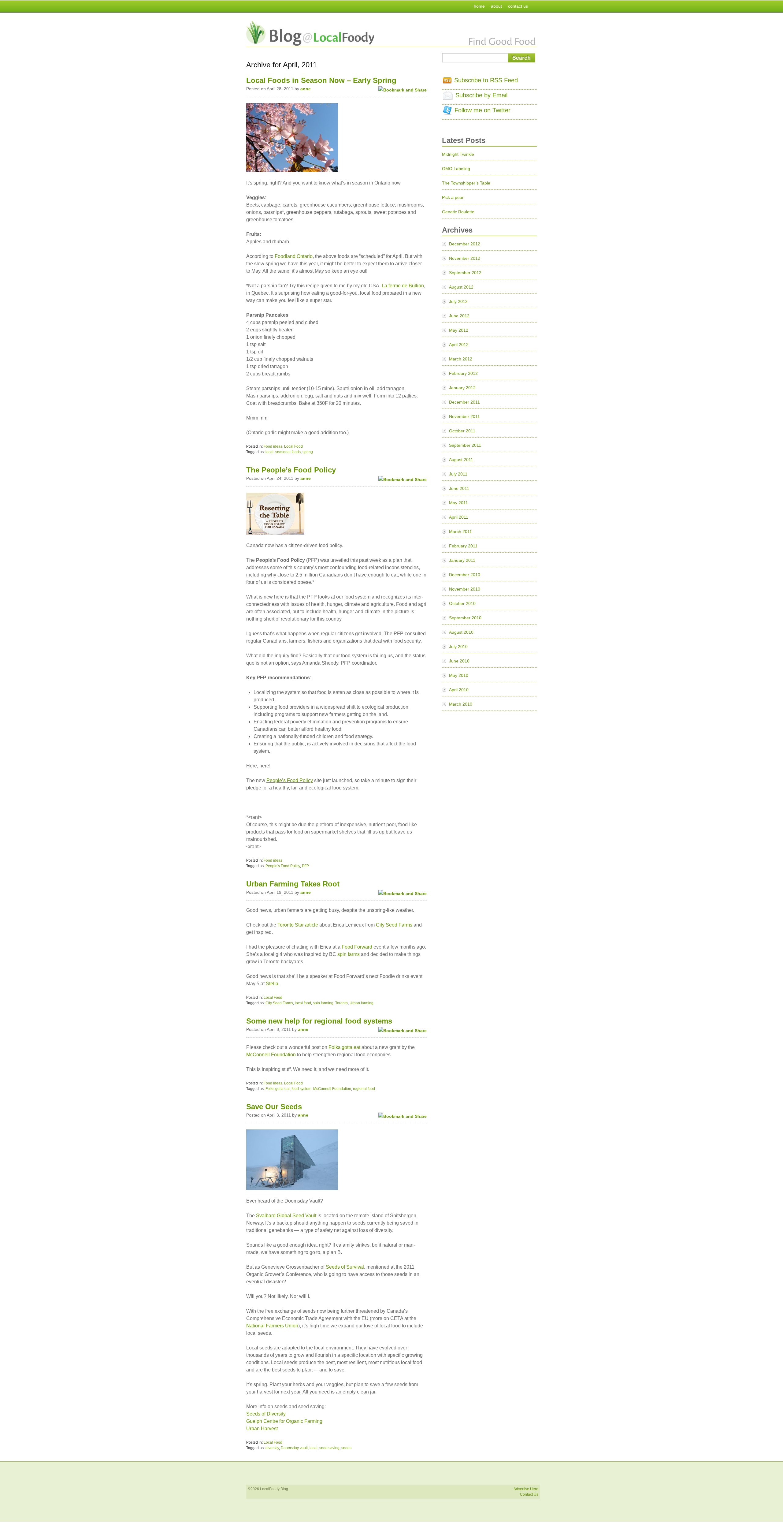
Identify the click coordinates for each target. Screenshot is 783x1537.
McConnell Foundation (271, 1054)
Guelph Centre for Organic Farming (284, 1421)
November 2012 (464, 258)
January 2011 (462, 560)
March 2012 (460, 358)
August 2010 (461, 632)
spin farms (348, 954)
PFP (305, 866)
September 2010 (465, 617)
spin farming (323, 1003)
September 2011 (465, 445)
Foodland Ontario (294, 256)
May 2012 (458, 330)
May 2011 (458, 502)
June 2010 (459, 660)
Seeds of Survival (345, 1267)
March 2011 (460, 531)
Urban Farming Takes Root (293, 884)
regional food (364, 1089)
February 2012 (463, 373)
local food (303, 1003)
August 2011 (461, 459)
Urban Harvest (262, 1428)
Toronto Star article (297, 924)
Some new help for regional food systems (319, 1021)
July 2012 (458, 301)
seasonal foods (288, 452)
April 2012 (459, 344)
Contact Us (529, 1494)
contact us (518, 6)
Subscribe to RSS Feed (486, 80)
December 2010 (464, 574)
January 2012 (462, 387)
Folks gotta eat (344, 1047)
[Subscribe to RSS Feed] (447, 81)
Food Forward (357, 946)
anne (305, 88)
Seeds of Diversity (266, 1413)
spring (307, 452)
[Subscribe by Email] (448, 97)
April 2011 (458, 517)
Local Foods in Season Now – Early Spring (321, 80)
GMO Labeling (456, 168)
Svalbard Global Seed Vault (286, 1215)
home (479, 6)
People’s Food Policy (289, 780)
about (496, 6)
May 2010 (458, 675)
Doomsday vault (294, 1448)
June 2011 (459, 488)
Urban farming (361, 1003)
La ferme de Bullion (403, 285)
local (269, 452)
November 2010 (464, 589)
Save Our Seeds (274, 1106)
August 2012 (461, 287)
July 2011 (458, 474)
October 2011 (462, 430)
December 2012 (464, 243)
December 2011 (464, 402)
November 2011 (464, 416)
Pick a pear (453, 197)
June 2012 (459, 315)
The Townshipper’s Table (466, 183)
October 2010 (462, 603)
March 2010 (460, 704)
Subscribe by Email (481, 95)
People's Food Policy (282, 866)
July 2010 (458, 646)
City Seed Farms (394, 924)
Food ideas (273, 446)
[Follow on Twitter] (447, 112)
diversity (272, 1448)
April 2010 (459, 689)
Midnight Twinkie (458, 154)
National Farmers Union (272, 1325)
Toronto (341, 1003)
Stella (272, 983)
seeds (346, 1448)
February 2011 (463, 545)
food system (301, 1089)
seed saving (329, 1448)
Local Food (293, 446)
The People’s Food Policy (291, 470)
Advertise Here (526, 1489)
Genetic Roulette (458, 211)
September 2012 (465, 272)
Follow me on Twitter (482, 110)
